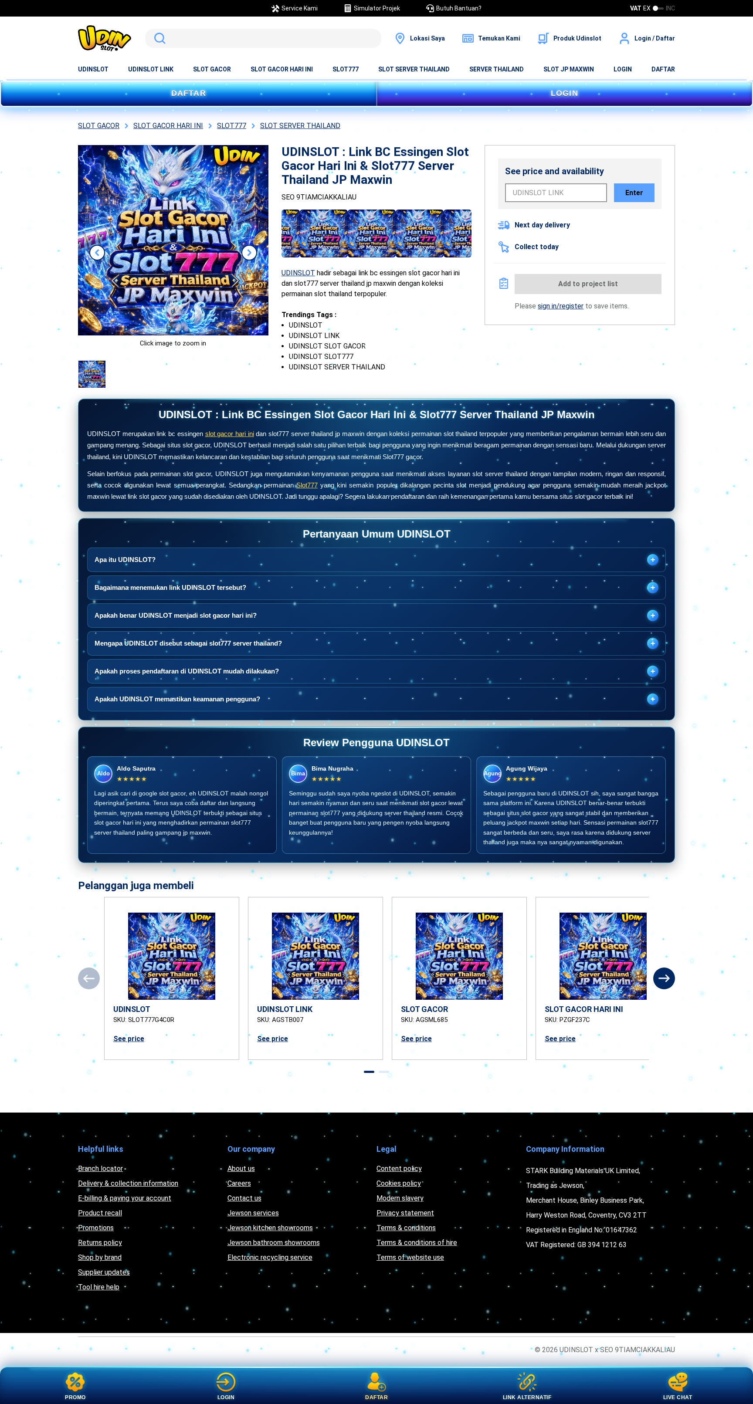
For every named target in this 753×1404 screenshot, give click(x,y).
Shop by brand (100, 1257)
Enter (634, 193)
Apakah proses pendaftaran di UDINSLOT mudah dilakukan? (375, 671)
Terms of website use (410, 1257)
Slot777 (307, 485)
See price (128, 1039)
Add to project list (588, 284)
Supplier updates (104, 1272)
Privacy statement (405, 1213)
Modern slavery (400, 1198)
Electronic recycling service (269, 1257)
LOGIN (623, 69)
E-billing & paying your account (124, 1198)
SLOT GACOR (212, 69)
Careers (239, 1183)
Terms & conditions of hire (416, 1242)
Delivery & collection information (128, 1183)
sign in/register (560, 306)
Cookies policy (398, 1183)
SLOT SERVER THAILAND (414, 69)
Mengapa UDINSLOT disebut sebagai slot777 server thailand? (375, 643)
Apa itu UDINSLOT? (375, 559)
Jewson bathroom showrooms (273, 1242)
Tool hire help (98, 1287)
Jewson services (253, 1213)
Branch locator (100, 1168)
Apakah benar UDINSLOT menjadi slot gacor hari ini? (375, 615)
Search (158, 38)
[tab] (369, 1072)
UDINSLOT (93, 69)
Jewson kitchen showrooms (270, 1228)
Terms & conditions (406, 1228)
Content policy (399, 1168)
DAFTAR (663, 69)
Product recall (100, 1213)
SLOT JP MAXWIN (568, 69)
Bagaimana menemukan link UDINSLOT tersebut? (375, 587)
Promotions (96, 1228)
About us (241, 1168)
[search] (263, 38)
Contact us (244, 1198)
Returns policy (100, 1242)
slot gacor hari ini (229, 433)
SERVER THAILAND (496, 69)
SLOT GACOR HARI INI (282, 69)
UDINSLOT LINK (150, 69)
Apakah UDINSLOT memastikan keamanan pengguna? (375, 699)
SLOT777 (345, 69)
